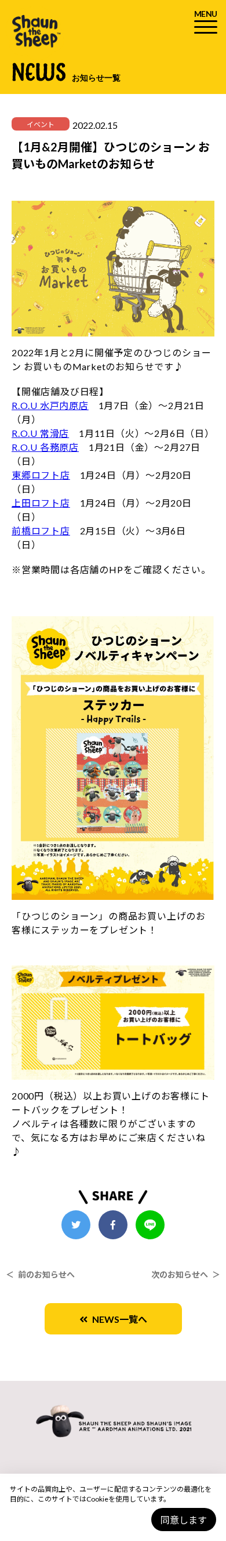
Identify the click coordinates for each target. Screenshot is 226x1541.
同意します (184, 1519)
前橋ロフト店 (41, 530)
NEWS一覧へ (117, 1319)
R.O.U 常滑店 (40, 433)
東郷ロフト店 (41, 474)
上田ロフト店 (41, 502)
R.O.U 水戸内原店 (50, 405)
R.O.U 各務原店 (45, 447)
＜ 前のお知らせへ (40, 1274)
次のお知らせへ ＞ (185, 1274)
